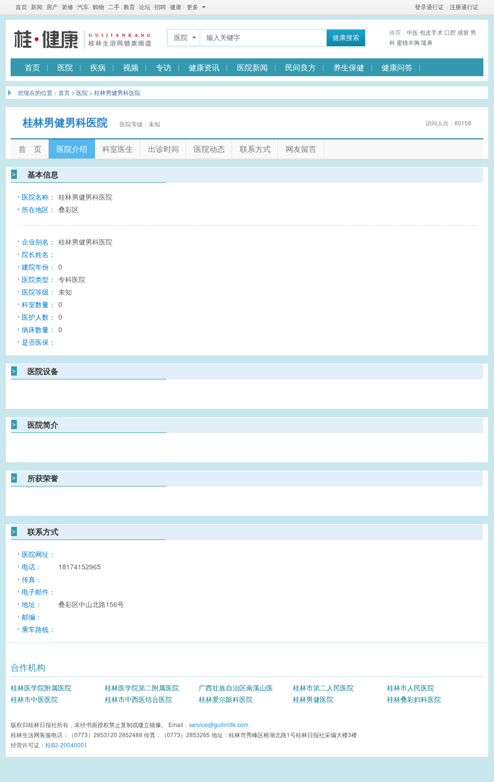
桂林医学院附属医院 (41, 687)
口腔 (450, 32)
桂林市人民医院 (410, 687)
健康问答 (397, 67)
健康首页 (83, 39)
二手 (114, 7)
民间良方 (300, 67)
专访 (163, 67)
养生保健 (348, 67)
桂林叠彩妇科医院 (414, 699)
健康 (175, 7)
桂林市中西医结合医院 (138, 699)
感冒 (463, 32)
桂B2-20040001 (66, 745)
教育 (129, 7)
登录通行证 (429, 7)
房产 (52, 7)
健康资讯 (204, 67)
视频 (130, 67)
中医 (412, 32)
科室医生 (117, 148)
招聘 (160, 7)
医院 (65, 67)
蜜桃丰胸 (408, 42)
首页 (21, 7)
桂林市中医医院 (34, 699)
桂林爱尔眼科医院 (226, 699)
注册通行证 (464, 7)
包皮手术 (431, 32)
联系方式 (255, 148)
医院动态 (209, 148)
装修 (67, 7)
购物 (98, 7)
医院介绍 (71, 148)
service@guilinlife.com (218, 724)
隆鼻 (427, 42)
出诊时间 (163, 148)
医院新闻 (252, 67)
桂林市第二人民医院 (323, 687)
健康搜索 (345, 37)
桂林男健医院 (313, 699)
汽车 (83, 7)
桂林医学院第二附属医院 (142, 687)
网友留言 (301, 148)
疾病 (98, 67)
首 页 (29, 148)
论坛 (145, 7)
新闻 (36, 7)
